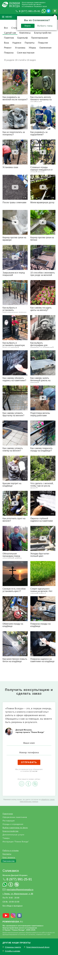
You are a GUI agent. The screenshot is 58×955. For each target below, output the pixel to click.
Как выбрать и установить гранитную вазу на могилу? (14, 345)
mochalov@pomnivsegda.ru (19, 889)
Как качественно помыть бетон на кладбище (15, 660)
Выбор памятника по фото (15, 828)
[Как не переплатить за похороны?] (15, 117)
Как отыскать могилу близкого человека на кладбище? (41, 99)
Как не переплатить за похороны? (14, 133)
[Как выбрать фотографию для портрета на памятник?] (42, 327)
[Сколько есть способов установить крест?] (15, 573)
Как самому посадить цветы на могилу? (41, 309)
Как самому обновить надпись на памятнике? (14, 379)
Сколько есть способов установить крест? (14, 590)
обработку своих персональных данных (37, 800)
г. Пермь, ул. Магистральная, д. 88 (18, 894)
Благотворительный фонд (37, 947)
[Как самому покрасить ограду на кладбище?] (42, 433)
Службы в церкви (12, 951)
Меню (8, 17)
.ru (13, 922)
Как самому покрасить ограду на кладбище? (41, 449)
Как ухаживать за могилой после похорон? (15, 98)
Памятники (8, 814)
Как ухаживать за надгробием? (38, 133)
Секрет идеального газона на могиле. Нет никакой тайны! (41, 591)
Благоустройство (10, 831)
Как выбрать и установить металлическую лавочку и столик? (14, 311)
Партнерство (9, 861)
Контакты (7, 854)
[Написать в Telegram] (48, 11)
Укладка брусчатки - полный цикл (40, 554)
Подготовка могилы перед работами (40, 414)
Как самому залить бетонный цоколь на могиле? (40, 380)
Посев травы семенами (14, 202)
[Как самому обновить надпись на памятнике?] (15, 362)
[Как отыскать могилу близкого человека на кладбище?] (42, 81)
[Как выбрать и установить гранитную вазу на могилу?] (15, 327)
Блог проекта (9, 857)
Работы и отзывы (11, 850)
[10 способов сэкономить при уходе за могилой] (42, 257)
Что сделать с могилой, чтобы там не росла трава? (41, 485)
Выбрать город (44, 26)
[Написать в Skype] (35, 781)
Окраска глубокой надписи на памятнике (41, 519)
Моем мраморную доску (42, 202)
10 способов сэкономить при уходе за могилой (42, 274)
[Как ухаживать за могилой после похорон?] (15, 81)
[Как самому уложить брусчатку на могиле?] (15, 397)
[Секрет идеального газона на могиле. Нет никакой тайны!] (42, 573)
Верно (28, 26)
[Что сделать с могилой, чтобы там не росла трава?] (42, 468)
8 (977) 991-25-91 (29, 11)
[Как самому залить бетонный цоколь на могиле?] (42, 362)
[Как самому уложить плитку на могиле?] (15, 433)
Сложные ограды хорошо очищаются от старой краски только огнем (41, 171)
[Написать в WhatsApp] (44, 11)
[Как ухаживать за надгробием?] (42, 117)
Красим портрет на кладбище (12, 484)
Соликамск (11, 870)
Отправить (29, 762)
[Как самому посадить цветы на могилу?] (42, 292)
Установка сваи (10, 167)
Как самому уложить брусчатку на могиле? (13, 414)
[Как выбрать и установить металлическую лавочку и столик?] (15, 292)
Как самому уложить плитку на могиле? (13, 449)
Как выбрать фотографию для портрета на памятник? (42, 345)
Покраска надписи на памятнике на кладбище (42, 660)
